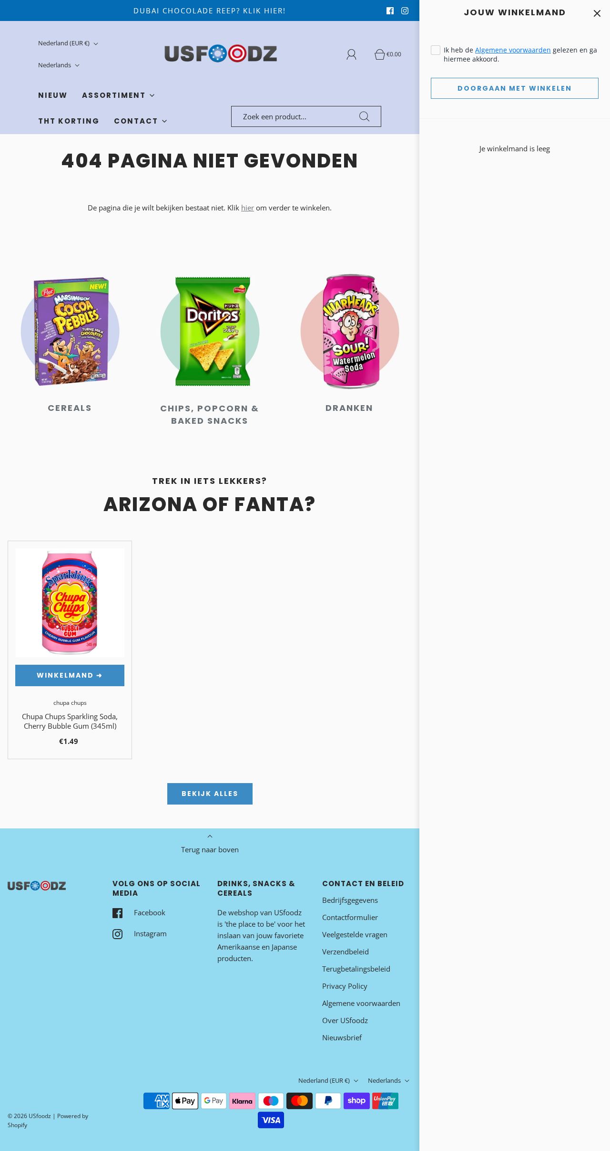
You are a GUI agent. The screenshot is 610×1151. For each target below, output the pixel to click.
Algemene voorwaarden (513, 49)
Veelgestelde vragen (354, 934)
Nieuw (53, 95)
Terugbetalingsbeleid (356, 968)
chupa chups (70, 703)
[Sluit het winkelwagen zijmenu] (597, 13)
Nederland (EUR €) (64, 43)
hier (247, 207)
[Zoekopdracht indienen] (364, 116)
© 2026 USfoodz (29, 1116)
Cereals (70, 408)
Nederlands (55, 65)
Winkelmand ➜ (70, 675)
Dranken (349, 408)
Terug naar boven (210, 849)
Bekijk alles (210, 793)
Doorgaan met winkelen (515, 88)
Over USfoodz (345, 1020)
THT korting (69, 121)
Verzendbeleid (345, 951)
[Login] (356, 54)
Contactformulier (350, 917)
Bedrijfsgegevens (350, 900)
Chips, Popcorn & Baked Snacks (209, 414)
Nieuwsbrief (342, 1037)
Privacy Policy (344, 986)
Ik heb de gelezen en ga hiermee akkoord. (520, 54)
